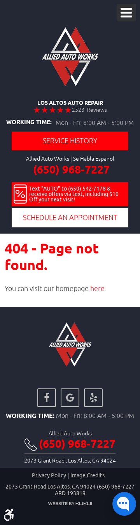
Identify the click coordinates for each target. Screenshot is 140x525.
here (97, 288)
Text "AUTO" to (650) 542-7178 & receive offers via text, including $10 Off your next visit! (74, 194)
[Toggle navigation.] (126, 12)
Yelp (93, 397)
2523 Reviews (89, 110)
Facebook (46, 397)
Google (70, 397)
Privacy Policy (49, 475)
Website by (70, 503)
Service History (70, 141)
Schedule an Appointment (70, 217)
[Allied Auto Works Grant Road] (70, 56)
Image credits (87, 475)
